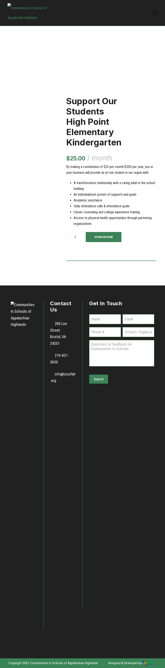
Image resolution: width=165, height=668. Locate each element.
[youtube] (55, 400)
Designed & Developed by (125, 663)
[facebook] (55, 393)
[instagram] (67, 400)
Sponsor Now (103, 237)
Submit (99, 379)
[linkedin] (67, 393)
